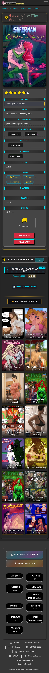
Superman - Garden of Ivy (25, 270)
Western (15, 629)
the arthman (15, 145)
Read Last (24, 242)
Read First (24, 236)
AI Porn (36, 577)
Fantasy (29, 177)
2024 (8, 202)
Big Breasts (14, 177)
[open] (46, 2)
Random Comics (32, 642)
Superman (31, 134)
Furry (35, 587)
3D (15, 576)
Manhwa (15, 618)
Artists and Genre (24, 660)
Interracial (35, 607)
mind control (14, 182)
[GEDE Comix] (11, 3)
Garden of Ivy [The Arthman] (30, 8)
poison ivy (14, 134)
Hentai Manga (34, 596)
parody (29, 182)
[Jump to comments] (24, 221)
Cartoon (15, 588)
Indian (15, 606)
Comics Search (25, 664)
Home (4, 8)
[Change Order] (39, 260)
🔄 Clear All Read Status (24, 287)
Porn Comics (13, 8)
